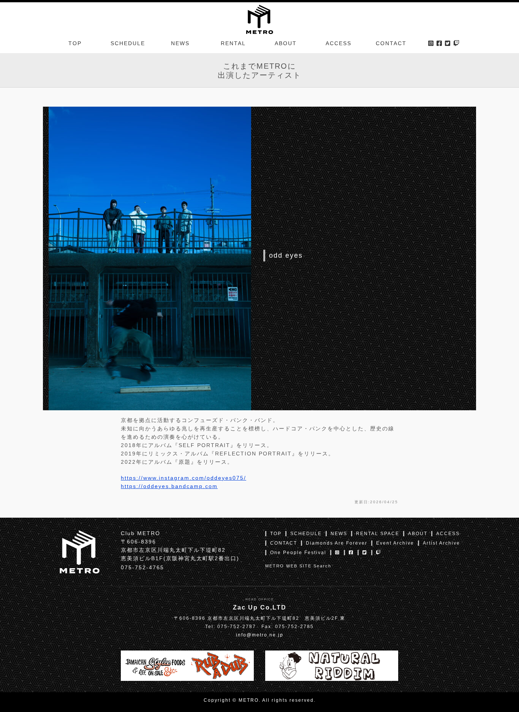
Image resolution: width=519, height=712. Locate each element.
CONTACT (391, 43)
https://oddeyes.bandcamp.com (169, 486)
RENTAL (233, 43)
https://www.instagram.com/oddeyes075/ (183, 478)
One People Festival (298, 552)
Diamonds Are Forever (336, 543)
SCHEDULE (128, 43)
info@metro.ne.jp (259, 635)
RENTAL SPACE (377, 533)
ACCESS (338, 43)
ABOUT (286, 43)
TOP (75, 43)
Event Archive (395, 543)
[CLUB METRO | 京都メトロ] (259, 18)
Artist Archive (441, 543)
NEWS (180, 43)
